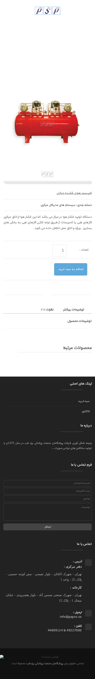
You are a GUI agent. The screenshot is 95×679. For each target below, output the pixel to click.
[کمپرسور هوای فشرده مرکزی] (47, 126)
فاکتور (85, 411)
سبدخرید (83, 401)
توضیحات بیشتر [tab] (74, 309)
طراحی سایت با (49, 657)
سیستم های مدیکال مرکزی (57, 205)
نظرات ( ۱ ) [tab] (47, 309)
